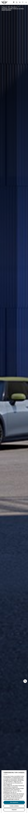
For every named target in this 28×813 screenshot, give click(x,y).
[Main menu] (26, 2)
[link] (13, 2)
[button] (16, 2)
